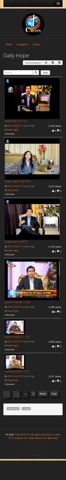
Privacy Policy (33, 450)
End (54, 394)
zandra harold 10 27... (18, 371)
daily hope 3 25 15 (16, 121)
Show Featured (33, 62)
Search (36, 44)
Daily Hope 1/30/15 (16, 242)
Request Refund (33, 445)
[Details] (46, 62)
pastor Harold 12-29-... (18, 302)
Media (8, 44)
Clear (45, 72)
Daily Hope (12, 129)
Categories (22, 44)
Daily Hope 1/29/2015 (18, 181)
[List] (59, 62)
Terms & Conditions (33, 454)
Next (43, 394)
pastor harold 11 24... (17, 337)
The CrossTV (14, 125)
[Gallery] (52, 62)
